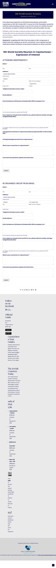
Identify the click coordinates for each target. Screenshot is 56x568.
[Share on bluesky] (32, 290)
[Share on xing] (33, 290)
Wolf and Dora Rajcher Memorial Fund (47, 555)
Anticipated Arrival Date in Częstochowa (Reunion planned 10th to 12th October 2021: (27, 132)
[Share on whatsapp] (30, 290)
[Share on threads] (24, 290)
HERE (9, 480)
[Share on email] (35, 290)
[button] (52, 4)
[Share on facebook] (20, 290)
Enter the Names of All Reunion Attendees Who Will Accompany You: (24, 101)
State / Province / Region (34, 81)
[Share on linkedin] (28, 290)
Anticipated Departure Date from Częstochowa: (18, 139)
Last (30, 68)
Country (30, 86)
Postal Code (5, 86)
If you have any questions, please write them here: (18, 157)
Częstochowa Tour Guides (14, 339)
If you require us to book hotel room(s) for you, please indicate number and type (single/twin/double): (27, 115)
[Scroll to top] (53, 565)
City (3, 81)
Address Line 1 (6, 76)
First (3, 68)
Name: (5, 64)
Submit (6, 170)
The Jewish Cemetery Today (13, 371)
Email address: (8, 95)
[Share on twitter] (22, 290)
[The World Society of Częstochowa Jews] (18, 4)
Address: (6, 71)
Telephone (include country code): (14, 89)
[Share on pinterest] (26, 290)
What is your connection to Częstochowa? (16, 145)
